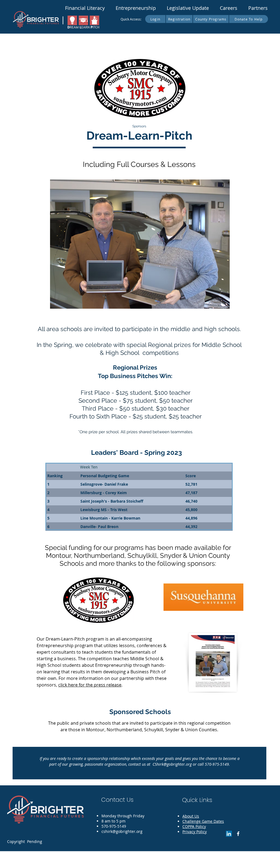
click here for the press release (89, 685)
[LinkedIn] (229, 834)
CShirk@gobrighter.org (172, 764)
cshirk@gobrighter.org (121, 831)
